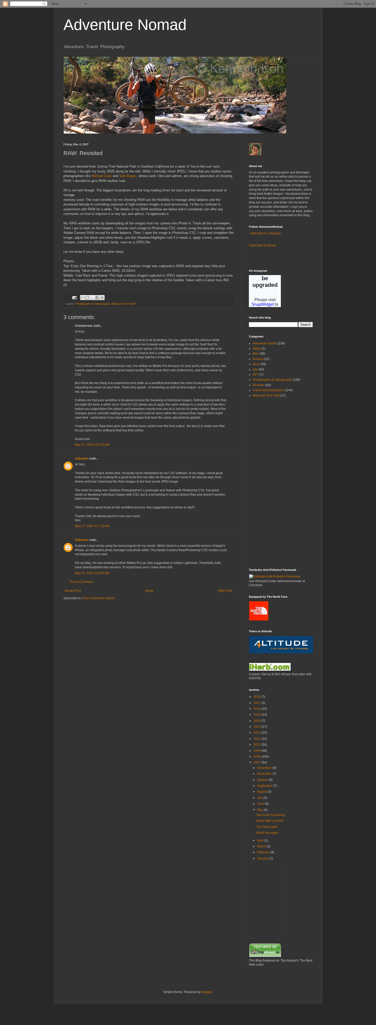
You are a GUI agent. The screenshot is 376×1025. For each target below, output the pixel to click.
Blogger (206, 992)
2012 (257, 732)
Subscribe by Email (262, 245)
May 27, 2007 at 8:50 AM (92, 573)
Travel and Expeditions (269, 390)
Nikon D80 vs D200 (269, 821)
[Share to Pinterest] (102, 297)
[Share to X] (92, 297)
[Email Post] (74, 297)
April (260, 840)
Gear (256, 364)
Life (255, 369)
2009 (257, 751)
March (262, 846)
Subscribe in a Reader (265, 233)
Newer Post (73, 591)
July (260, 798)
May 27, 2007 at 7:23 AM (92, 526)
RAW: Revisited (267, 833)
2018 (257, 697)
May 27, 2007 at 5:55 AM (92, 444)
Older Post (225, 591)
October (263, 780)
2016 (257, 709)
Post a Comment (81, 582)
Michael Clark (102, 176)
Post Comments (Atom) (98, 598)
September (265, 786)
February (263, 852)
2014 (257, 721)
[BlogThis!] (87, 297)
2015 (257, 714)
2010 (257, 744)
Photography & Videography (92, 303)
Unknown (82, 458)
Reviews (259, 385)
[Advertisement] (264, 482)
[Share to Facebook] (97, 297)
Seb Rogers (128, 176)
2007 (257, 762)
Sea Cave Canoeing (270, 815)
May (260, 810)
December (264, 768)
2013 (257, 726)
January (263, 858)
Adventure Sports (265, 343)
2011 (257, 738)
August (262, 791)
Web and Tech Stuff (123, 303)
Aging (257, 348)
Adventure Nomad (124, 24)
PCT (256, 374)
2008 (257, 756)
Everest (258, 359)
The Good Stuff (266, 827)
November (264, 774)
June (261, 803)
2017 (257, 703)
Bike (256, 353)
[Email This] (82, 297)
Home (149, 591)
